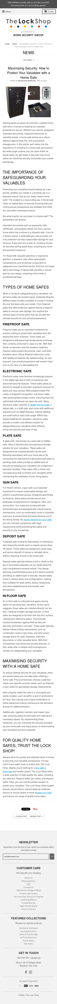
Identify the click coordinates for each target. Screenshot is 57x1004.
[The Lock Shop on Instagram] (30, 972)
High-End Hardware (28, 906)
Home (7, 44)
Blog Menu (28, 60)
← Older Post (20, 816)
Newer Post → (36, 816)
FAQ (28, 884)
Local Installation (29, 900)
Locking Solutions (28, 931)
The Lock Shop (32, 995)
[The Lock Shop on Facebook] (26, 972)
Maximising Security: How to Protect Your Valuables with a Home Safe (28, 73)
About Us (28, 878)
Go (52, 856)
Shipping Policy (28, 881)
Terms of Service (28, 909)
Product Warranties (28, 893)
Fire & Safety (28, 941)
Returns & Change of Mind (29, 890)
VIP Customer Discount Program (28, 897)
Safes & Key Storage (28, 934)
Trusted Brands (28, 903)
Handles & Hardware (28, 928)
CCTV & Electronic (28, 937)
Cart (51, 11)
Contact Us (28, 887)
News (14, 44)
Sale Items (28, 944)
